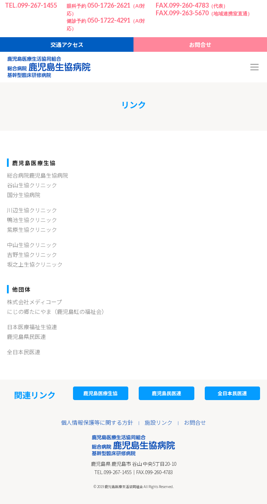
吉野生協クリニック (32, 254)
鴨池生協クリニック (32, 220)
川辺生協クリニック (32, 210)
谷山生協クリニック (32, 185)
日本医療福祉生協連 (32, 327)
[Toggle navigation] (254, 67)
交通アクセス (66, 44)
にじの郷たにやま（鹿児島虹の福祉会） (57, 311)
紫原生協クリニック (32, 229)
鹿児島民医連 (166, 393)
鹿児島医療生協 (100, 393)
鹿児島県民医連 (26, 336)
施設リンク (158, 422)
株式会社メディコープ (34, 302)
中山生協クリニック (32, 245)
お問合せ (200, 44)
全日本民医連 (23, 352)
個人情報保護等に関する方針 (97, 422)
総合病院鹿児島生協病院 (37, 175)
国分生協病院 (23, 194)
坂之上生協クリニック (35, 264)
